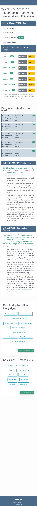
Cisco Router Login (25, 314)
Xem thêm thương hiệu (26, 350)
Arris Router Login (26, 323)
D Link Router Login (18, 342)
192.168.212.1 (6, 90)
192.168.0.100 (12, 366)
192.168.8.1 (24, 379)
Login (21, 37)
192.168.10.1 (6, 62)
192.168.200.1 (6, 85)
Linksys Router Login (18, 332)
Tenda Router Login (26, 337)
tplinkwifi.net (23, 375)
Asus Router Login (10, 314)
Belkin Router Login (10, 337)
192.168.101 (24, 366)
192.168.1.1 (6, 57)
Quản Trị (31, 57)
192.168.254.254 (24, 370)
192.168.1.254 (23, 384)
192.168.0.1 (6, 79)
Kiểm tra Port (18, 505)
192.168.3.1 (6, 73)
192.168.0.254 (13, 379)
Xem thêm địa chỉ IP (27, 393)
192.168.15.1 (11, 370)
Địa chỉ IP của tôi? (18, 502)
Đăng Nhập (22, 57)
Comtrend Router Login (18, 318)
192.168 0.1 (12, 384)
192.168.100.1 (6, 68)
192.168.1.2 (12, 375)
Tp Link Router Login (11, 323)
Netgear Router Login (18, 328)
